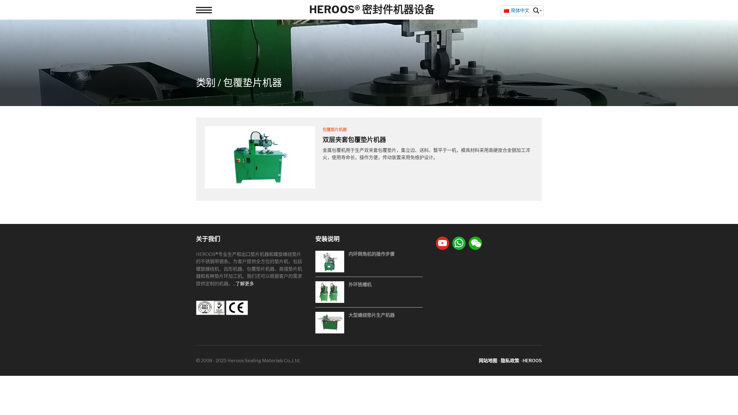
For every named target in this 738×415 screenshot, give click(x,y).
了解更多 (245, 283)
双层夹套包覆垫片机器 (354, 139)
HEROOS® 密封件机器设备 (372, 9)
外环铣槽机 (360, 284)
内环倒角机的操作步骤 (372, 254)
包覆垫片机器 (335, 129)
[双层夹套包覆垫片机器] (260, 157)
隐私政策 (510, 360)
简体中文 (519, 10)
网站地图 (488, 360)
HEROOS (532, 360)
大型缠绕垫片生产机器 (372, 315)
